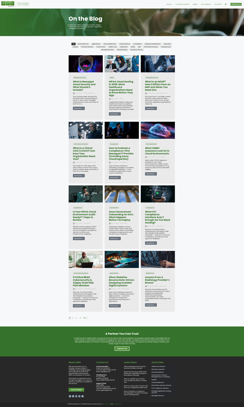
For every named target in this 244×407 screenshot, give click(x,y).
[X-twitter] (76, 396)
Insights (154, 380)
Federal (75, 47)
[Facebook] (73, 396)
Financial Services (87, 47)
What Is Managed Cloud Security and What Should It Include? (135, 367)
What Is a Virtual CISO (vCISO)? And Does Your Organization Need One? (136, 387)
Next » (85, 318)
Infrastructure (166, 47)
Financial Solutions (158, 372)
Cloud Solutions (125, 44)
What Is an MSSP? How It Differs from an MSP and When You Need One (135, 380)
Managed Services (107, 50)
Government (101, 47)
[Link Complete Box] (86, 87)
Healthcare (124, 47)
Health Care (113, 47)
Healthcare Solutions (158, 366)
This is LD (131, 404)
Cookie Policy (117, 404)
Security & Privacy (137, 50)
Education (167, 44)
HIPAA (133, 47)
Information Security (151, 47)
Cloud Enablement (110, 44)
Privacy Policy (106, 404)
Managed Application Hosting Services (161, 392)
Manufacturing (122, 50)
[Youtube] (82, 396)
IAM (139, 47)
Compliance (137, 44)
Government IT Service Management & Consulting (161, 376)
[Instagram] (79, 396)
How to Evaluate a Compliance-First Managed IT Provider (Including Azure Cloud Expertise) (136, 393)
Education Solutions (158, 369)
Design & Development (153, 44)
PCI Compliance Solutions (160, 388)
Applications (96, 44)
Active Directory (83, 44)
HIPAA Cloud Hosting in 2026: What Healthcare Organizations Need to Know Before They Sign (135, 373)
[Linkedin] (70, 396)
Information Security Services (161, 385)
